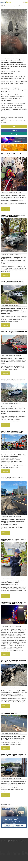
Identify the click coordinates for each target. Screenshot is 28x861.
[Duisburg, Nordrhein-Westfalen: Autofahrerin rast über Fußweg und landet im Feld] (14, 392)
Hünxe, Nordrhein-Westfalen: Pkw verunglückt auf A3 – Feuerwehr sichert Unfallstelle (13, 603)
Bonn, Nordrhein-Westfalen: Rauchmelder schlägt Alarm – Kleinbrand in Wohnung (12, 432)
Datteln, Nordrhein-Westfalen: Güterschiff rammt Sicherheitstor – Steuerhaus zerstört (12, 282)
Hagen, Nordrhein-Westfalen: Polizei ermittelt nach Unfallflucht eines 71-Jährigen (13, 712)
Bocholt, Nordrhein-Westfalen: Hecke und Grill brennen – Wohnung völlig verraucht (13, 755)
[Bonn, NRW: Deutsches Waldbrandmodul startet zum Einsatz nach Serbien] (14, 344)
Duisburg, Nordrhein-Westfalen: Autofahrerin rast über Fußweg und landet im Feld (13, 380)
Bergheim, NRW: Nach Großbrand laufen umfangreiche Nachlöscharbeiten (12, 478)
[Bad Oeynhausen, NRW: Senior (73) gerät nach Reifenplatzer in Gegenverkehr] (14, 675)
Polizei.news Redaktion (15, 56)
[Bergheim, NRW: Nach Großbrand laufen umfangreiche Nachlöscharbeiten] (14, 498)
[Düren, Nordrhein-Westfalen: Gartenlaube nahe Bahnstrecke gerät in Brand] (14, 174)
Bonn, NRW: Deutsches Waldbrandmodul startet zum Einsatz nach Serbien (14, 332)
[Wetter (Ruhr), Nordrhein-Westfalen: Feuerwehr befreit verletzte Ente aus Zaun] (14, 559)
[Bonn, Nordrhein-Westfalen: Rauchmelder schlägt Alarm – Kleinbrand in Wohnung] (14, 442)
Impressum (4, 841)
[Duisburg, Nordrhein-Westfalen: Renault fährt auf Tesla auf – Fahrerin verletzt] (14, 235)
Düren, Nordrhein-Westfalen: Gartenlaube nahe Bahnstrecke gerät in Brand (13, 154)
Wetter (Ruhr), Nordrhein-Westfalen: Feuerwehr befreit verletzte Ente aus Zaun (13, 540)
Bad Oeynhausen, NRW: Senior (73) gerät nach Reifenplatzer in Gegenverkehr (13, 661)
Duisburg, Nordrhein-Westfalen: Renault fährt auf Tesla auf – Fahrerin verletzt (13, 216)
